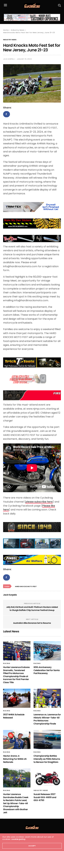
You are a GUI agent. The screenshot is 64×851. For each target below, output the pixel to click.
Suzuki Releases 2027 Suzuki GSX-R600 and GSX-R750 (45, 797)
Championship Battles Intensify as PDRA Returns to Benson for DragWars (47, 758)
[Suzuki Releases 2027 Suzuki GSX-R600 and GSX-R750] (47, 777)
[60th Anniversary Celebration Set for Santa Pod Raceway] (47, 650)
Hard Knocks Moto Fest (26, 586)
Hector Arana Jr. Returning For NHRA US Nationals (15, 758)
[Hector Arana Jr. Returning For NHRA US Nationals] (16, 739)
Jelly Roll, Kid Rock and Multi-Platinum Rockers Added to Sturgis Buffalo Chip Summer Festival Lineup (32, 609)
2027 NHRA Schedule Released (13, 716)
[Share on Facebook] (6, 114)
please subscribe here (39, 501)
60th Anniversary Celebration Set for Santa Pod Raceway (47, 670)
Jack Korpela (9, 59)
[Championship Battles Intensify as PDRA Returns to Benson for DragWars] (47, 739)
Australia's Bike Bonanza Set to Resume (32, 623)
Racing (6, 663)
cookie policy (18, 839)
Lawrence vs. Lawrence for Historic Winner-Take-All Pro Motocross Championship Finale (47, 719)
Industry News (9, 40)
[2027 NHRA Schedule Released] (16, 698)
